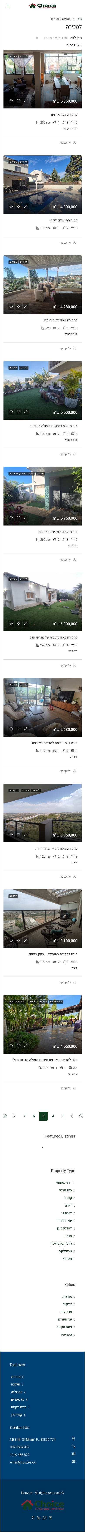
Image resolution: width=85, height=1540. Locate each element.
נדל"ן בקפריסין (61, 1243)
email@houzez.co (23, 1462)
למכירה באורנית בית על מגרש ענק (53, 637)
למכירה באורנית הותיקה (60, 320)
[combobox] (52, 38)
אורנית (67, 1296)
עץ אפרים (65, 1319)
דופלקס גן (64, 1228)
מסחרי (67, 1258)
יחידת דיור (64, 1220)
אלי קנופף (65, 143)
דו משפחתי (64, 1182)
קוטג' (68, 1198)
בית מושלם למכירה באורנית (58, 531)
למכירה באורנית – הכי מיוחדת (56, 848)
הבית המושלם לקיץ (63, 220)
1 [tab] (40, 1148)
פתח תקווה (64, 1327)
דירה (68, 1205)
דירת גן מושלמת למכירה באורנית (54, 743)
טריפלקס (65, 1251)
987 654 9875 (19, 1447)
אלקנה (67, 1304)
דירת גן (66, 1213)
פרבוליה (66, 1311)
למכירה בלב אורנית (64, 114)
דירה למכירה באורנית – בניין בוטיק (53, 954)
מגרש (68, 1236)
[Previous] (72, 1116)
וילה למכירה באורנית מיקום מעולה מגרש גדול (45, 1060)
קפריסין (66, 1334)
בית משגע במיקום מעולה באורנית (53, 426)
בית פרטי (65, 1190)
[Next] (14, 1116)
